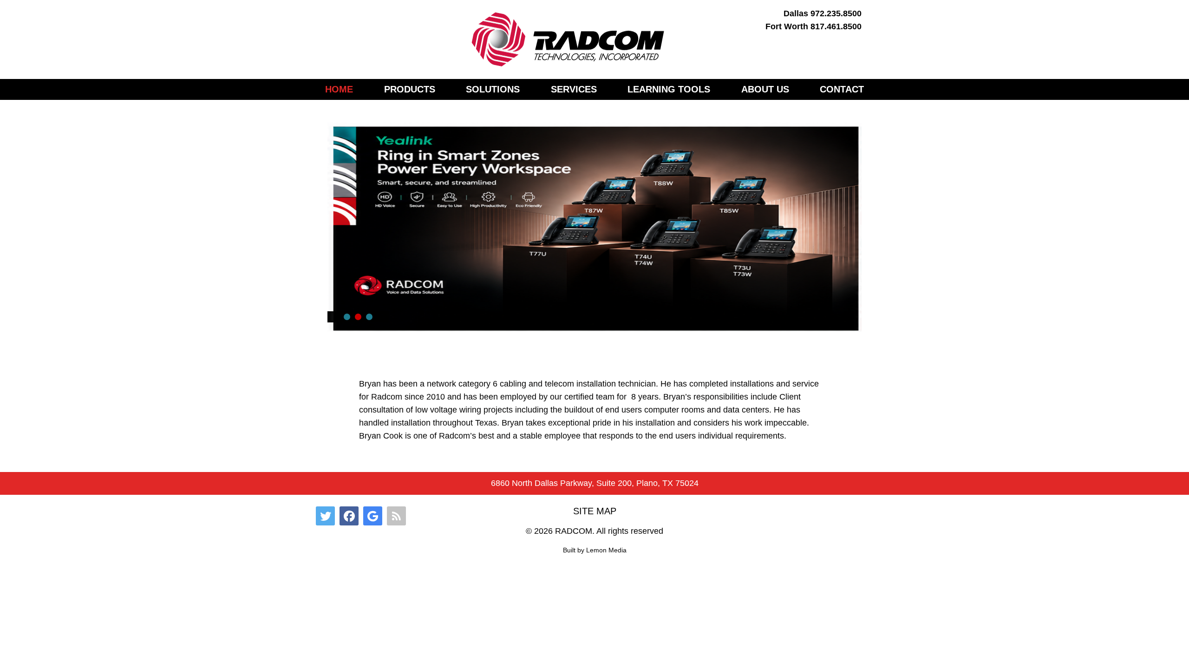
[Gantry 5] (569, 39)
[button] (347, 317)
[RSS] (396, 515)
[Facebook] (349, 515)
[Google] (372, 515)
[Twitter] (325, 515)
